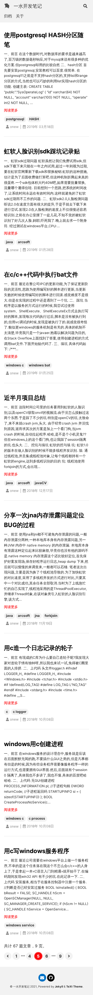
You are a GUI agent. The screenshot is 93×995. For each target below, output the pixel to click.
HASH (34, 119)
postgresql (15, 119)
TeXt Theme (74, 986)
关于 (20, 15)
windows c (15, 365)
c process (37, 818)
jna (37, 616)
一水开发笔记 (28, 6)
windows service (20, 925)
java (9, 242)
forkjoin (51, 616)
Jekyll (59, 986)
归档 (8, 15)
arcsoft (24, 242)
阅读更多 (11, 110)
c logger (20, 712)
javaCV (41, 483)
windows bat (39, 365)
